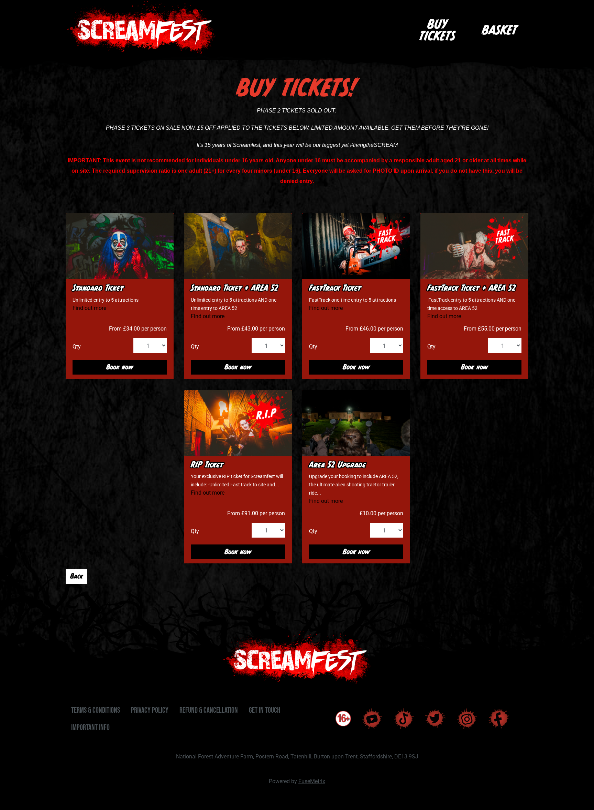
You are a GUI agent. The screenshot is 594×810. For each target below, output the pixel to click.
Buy (437, 30)
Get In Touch (264, 710)
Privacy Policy (149, 710)
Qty (77, 346)
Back (76, 576)
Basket (499, 29)
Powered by (297, 781)
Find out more (89, 307)
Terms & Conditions (95, 710)
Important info (90, 727)
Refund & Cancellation (208, 710)
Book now (119, 366)
